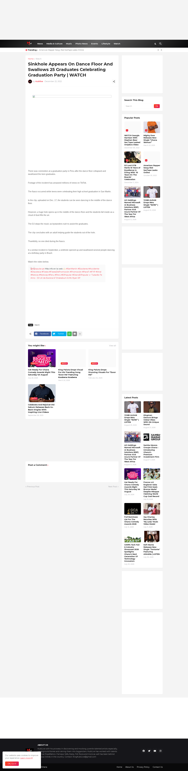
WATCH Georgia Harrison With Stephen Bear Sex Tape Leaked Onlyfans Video (132, 140)
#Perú (58, 275)
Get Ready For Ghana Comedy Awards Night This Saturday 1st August (41, 372)
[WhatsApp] (69, 334)
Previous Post (33, 486)
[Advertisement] (94, 20)
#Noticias (43, 275)
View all (112, 346)
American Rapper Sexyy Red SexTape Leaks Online (61, 50)
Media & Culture (54, 43)
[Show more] (80, 334)
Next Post (112, 486)
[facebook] (143, 751)
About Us (129, 767)
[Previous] (158, 50)
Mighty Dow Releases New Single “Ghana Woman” (150, 139)
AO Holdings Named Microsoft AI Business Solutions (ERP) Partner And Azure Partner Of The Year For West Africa (132, 208)
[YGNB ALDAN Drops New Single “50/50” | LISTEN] (132, 407)
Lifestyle (106, 43)
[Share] (114, 81)
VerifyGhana (41, 767)
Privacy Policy (143, 767)
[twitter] (149, 751)
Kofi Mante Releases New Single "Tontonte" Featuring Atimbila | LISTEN (151, 549)
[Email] (74, 334)
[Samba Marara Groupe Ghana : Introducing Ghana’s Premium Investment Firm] (151, 437)
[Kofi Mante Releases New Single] (151, 536)
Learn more (25, 758)
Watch (117, 43)
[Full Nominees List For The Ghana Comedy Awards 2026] (132, 509)
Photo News (81, 43)
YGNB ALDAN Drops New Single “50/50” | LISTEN (150, 203)
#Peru (51, 275)
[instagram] (160, 751)
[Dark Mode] (155, 44)
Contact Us (158, 767)
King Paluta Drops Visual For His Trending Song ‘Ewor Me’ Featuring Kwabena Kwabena (70, 373)
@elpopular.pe (38, 268)
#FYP (92, 272)
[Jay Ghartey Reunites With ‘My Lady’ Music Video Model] (151, 509)
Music (69, 43)
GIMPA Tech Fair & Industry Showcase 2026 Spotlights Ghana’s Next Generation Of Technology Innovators (132, 553)
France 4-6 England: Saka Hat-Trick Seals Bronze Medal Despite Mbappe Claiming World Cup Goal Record (151, 489)
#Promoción (76, 272)
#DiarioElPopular (80, 275)
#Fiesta (45, 272)
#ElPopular (66, 275)
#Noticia (34, 275)
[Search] (160, 44)
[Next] (161, 50)
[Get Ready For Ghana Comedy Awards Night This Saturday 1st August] (132, 474)
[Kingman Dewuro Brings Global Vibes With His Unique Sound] (151, 407)
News (40, 43)
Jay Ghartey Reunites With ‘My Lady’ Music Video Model (150, 520)
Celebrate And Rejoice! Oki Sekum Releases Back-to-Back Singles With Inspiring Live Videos (41, 408)
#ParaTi (86, 272)
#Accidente (93, 268)
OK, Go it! (12, 764)
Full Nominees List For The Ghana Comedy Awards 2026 (131, 520)
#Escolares (83, 268)
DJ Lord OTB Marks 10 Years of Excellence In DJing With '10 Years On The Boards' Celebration (132, 172)
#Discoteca (36, 272)
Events (94, 43)
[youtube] (155, 751)
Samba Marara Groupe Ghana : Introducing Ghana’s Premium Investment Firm (151, 451)
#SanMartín (71, 268)
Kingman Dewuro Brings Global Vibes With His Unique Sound (151, 420)
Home (31, 59)
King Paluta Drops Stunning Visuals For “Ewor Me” (102, 372)
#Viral (98, 272)
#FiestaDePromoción (59, 272)
